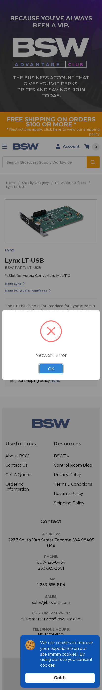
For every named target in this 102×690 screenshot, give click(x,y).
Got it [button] (60, 677)
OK (51, 368)
